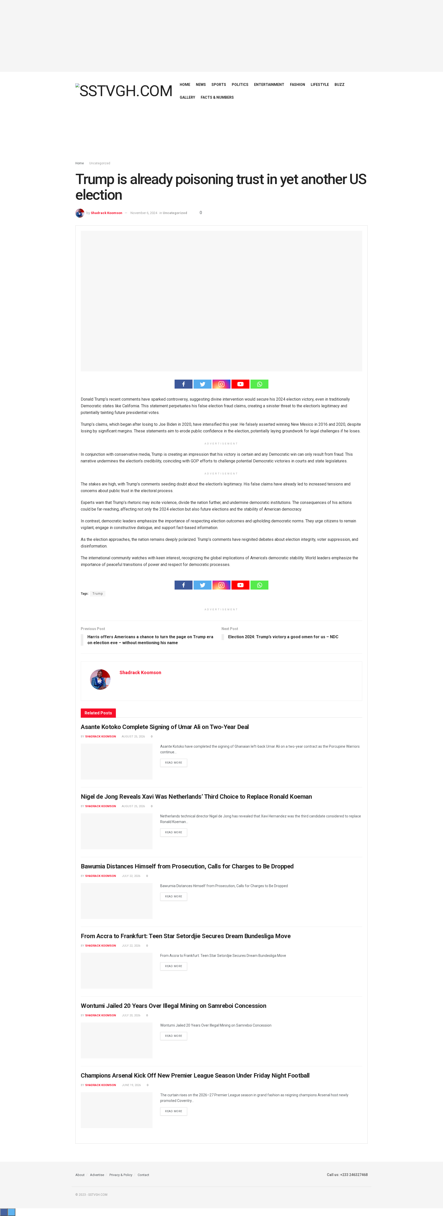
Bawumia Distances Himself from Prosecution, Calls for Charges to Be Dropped (187, 866)
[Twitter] (203, 384)
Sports (219, 85)
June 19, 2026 (131, 1085)
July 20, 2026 (130, 1015)
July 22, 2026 (130, 876)
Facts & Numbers (217, 97)
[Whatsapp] (259, 384)
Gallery (187, 97)
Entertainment (269, 85)
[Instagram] (221, 384)
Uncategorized (99, 163)
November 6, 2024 (143, 213)
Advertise (97, 1175)
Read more (173, 762)
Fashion (297, 85)
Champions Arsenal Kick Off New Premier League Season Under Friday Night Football (195, 1075)
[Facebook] (184, 384)
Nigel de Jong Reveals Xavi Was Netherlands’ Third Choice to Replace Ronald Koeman (196, 796)
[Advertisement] (221, 36)
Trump (98, 593)
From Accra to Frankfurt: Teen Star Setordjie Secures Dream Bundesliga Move (185, 936)
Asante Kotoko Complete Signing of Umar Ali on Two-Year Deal (165, 727)
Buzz (340, 85)
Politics (240, 85)
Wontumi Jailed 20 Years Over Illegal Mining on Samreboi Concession (173, 1005)
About (80, 1175)
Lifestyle (320, 85)
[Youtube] (240, 384)
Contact (143, 1175)
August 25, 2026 (133, 736)
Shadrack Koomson (106, 213)
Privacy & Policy (120, 1175)
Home (185, 85)
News (201, 85)
